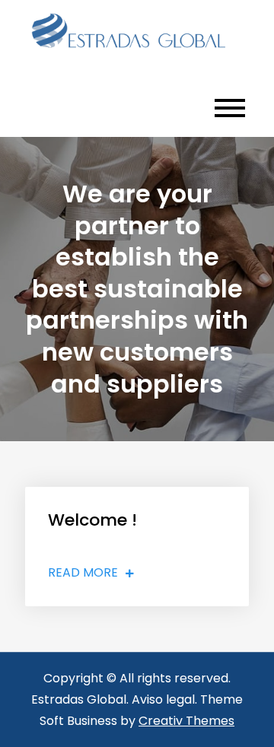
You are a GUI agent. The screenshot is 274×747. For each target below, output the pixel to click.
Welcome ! (92, 520)
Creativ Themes (186, 721)
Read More (83, 572)
